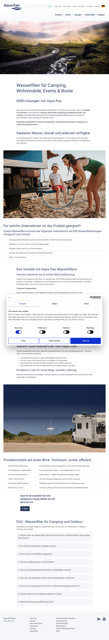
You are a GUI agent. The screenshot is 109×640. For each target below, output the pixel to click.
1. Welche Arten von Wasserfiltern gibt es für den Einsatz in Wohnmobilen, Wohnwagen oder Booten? (54, 536)
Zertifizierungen (62, 623)
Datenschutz (60, 626)
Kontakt (97, 6)
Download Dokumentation (66, 618)
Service (68, 15)
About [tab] (86, 304)
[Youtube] (104, 619)
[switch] (42, 332)
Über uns (58, 6)
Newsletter (67, 6)
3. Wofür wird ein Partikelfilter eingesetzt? (35, 554)
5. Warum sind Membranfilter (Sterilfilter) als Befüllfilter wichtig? (44, 570)
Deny (23, 341)
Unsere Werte (90, 15)
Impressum (34, 626)
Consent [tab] (22, 304)
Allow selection (54, 341)
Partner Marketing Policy (65, 629)
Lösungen (78, 15)
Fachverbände (61, 621)
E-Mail (25, 508)
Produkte (58, 15)
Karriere (89, 6)
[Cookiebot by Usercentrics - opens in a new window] (91, 297)
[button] (103, 6)
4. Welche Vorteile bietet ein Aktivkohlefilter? (36, 562)
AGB (57, 631)
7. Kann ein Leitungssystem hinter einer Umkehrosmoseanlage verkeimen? (49, 586)
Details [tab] (54, 304)
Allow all (85, 341)
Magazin (101, 15)
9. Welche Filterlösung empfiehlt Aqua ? (36, 602)
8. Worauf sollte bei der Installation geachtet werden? (40, 594)
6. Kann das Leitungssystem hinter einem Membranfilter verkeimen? (46, 578)
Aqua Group (79, 6)
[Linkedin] (98, 619)
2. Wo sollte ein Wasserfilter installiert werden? (37, 546)
